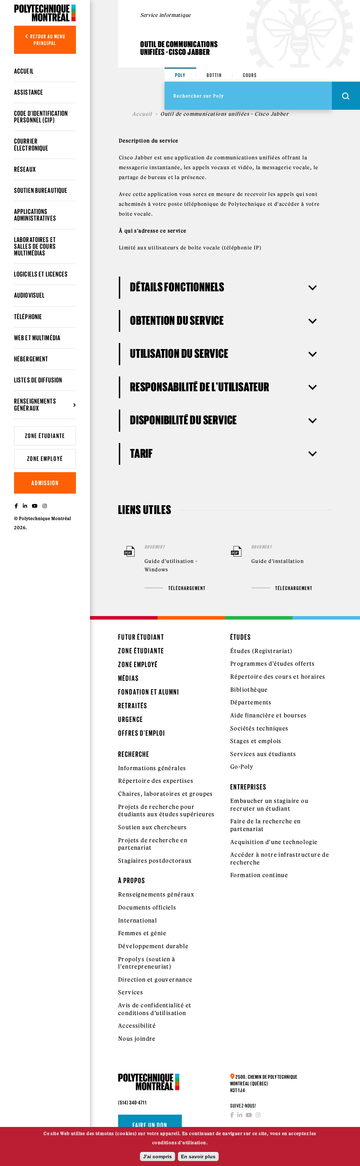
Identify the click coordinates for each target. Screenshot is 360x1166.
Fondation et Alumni (148, 692)
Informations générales (152, 768)
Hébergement (31, 359)
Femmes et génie (142, 933)
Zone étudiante (45, 435)
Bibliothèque (249, 689)
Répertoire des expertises (155, 780)
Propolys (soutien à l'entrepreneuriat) (146, 963)
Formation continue (259, 875)
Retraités (132, 706)
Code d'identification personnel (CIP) (41, 116)
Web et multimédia (37, 338)
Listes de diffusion (38, 380)
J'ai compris (157, 1156)
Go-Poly (242, 766)
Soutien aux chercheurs (152, 827)
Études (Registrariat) (261, 650)
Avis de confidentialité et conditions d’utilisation (154, 1009)
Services (130, 992)
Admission (45, 483)
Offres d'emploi (141, 733)
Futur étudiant (141, 637)
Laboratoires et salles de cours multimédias (35, 246)
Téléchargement (187, 588)
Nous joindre (137, 1038)
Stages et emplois (256, 740)
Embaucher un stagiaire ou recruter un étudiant (269, 804)
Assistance (28, 92)
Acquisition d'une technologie (274, 841)
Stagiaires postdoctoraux (155, 860)
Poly (180, 75)
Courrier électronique (31, 144)
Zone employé (45, 458)
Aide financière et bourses (268, 715)
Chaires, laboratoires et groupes (165, 793)
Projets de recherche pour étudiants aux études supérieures (166, 810)
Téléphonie (28, 317)
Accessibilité (137, 1025)
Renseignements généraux (156, 894)
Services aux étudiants (263, 754)
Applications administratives (35, 215)
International (137, 920)
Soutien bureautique (41, 190)
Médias (128, 678)
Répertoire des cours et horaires (278, 676)
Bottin (214, 75)
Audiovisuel (29, 295)
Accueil (24, 71)
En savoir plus (198, 1156)
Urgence (130, 719)
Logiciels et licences (41, 274)
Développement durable (153, 946)
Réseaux (25, 169)
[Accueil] (45, 13)
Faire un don (150, 1125)
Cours (250, 75)
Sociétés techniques (259, 728)
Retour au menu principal (47, 39)
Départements (251, 702)
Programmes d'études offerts (272, 663)
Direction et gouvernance (155, 979)
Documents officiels (147, 907)
